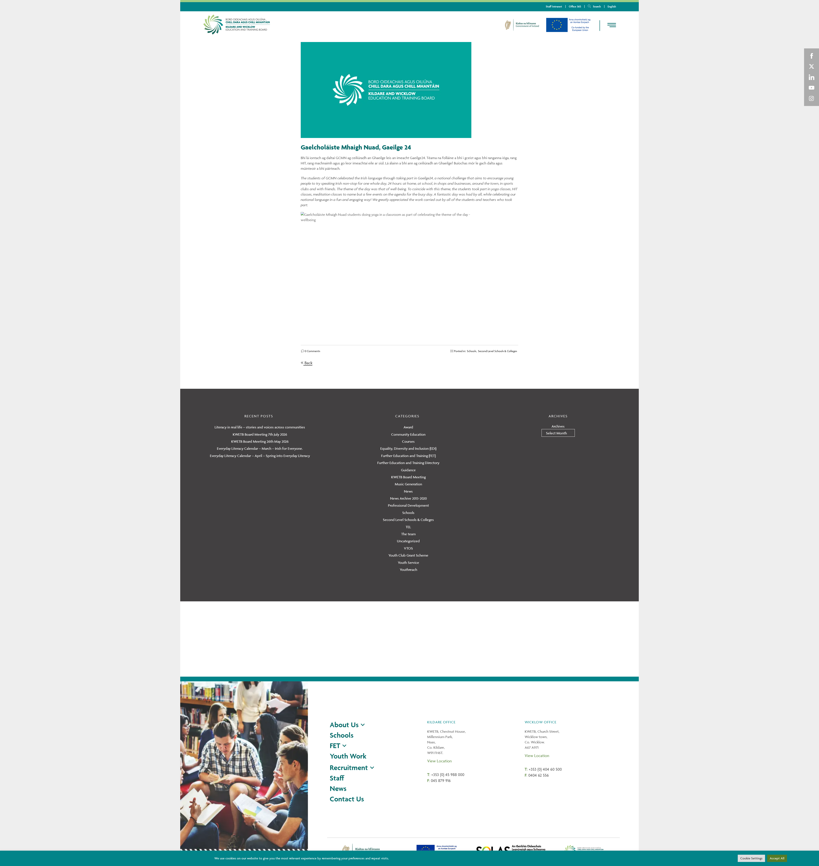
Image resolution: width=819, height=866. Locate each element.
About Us (344, 724)
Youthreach (408, 569)
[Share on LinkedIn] (811, 77)
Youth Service (408, 562)
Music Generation (408, 484)
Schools (471, 351)
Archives (558, 426)
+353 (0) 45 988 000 (447, 774)
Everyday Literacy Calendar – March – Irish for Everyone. (260, 448)
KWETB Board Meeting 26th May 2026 (260, 441)
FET (335, 745)
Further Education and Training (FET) (408, 456)
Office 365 (575, 6)
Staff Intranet (554, 6)
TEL (408, 527)
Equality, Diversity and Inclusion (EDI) (408, 448)
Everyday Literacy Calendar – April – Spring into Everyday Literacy (260, 456)
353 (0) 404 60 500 (546, 769)
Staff (337, 778)
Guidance (408, 470)
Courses (408, 441)
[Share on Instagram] (811, 98)
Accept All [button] (777, 858)
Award (408, 427)
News (408, 491)
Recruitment (349, 767)
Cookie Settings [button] (751, 858)
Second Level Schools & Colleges (497, 351)
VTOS (408, 548)
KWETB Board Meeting (408, 477)
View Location (439, 760)
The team (408, 534)
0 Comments (312, 351)
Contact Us (347, 799)
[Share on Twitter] (811, 66)
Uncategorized (408, 541)
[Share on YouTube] (811, 88)
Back (307, 362)
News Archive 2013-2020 (408, 498)
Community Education (408, 434)
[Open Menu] (608, 25)
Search (597, 6)
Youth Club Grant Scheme (408, 555)
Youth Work (348, 756)
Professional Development (408, 505)
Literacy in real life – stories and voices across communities (260, 427)
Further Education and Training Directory (408, 463)
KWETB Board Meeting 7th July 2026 (260, 434)
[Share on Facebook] (811, 56)
